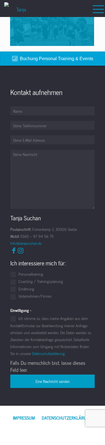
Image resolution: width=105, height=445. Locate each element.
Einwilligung (20, 310)
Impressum (24, 417)
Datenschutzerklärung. (48, 353)
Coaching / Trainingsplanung (40, 281)
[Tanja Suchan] (18, 8)
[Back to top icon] (93, 433)
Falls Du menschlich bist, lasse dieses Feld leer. (47, 366)
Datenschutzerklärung (67, 417)
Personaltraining (30, 274)
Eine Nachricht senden (53, 381)
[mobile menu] (97, 8)
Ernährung (25, 289)
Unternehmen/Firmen (34, 296)
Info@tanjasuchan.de (25, 243)
